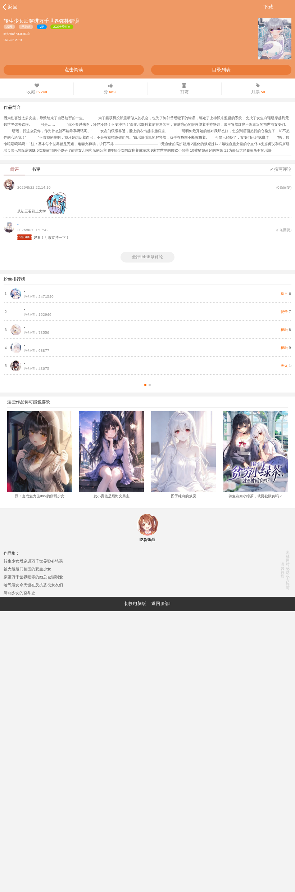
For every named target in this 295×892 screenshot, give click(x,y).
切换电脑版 (135, 603)
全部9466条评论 (147, 256)
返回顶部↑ (161, 603)
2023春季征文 (62, 26)
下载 (268, 7)
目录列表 (221, 69)
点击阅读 (73, 69)
